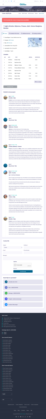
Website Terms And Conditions (9, 324)
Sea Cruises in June (7, 348)
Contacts (23, 410)
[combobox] (7, 394)
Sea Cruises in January (7, 340)
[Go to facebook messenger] (29, 416)
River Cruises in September (8, 381)
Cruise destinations (23, 407)
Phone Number (26, 250)
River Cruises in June (7, 376)
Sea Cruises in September (8, 353)
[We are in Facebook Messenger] (11, 1)
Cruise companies (34, 404)
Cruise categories (19, 404)
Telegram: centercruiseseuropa (14, 299)
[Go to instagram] (18, 416)
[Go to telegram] (27, 416)
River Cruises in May (7, 374)
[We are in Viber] (3, 1)
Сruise (5, 33)
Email (4, 250)
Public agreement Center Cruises (9, 326)
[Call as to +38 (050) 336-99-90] (14, 1)
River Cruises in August (7, 380)
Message (5, 255)
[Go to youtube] (20, 416)
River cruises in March (7, 371)
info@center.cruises (7, 319)
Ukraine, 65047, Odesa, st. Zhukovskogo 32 (12, 318)
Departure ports (11, 404)
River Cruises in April (7, 373)
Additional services (26, 33)
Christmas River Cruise (7, 388)
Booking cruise (10, 86)
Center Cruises (23, 413)
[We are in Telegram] (8, 1)
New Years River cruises (7, 390)
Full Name (26, 245)
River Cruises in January (7, 368)
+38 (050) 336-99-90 (12, 282)
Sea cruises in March (7, 343)
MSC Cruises (24, 13)
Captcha (15, 261)
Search (36, 13)
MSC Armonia (31, 13)
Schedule (5, 54)
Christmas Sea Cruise (7, 360)
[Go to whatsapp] (25, 416)
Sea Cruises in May (6, 346)
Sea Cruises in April (6, 345)
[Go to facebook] (16, 416)
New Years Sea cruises (7, 362)
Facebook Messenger (13, 304)
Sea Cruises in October (7, 355)
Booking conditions (37, 33)
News (28, 410)
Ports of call (26, 404)
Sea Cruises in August (7, 351)
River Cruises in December (8, 386)
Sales (15, 410)
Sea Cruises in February (7, 341)
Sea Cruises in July (6, 350)
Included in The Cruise (14, 33)
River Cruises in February (7, 369)
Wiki (31, 410)
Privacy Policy (6, 323)
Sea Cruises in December (8, 358)
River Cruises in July (7, 378)
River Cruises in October (7, 383)
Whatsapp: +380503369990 (14, 293)
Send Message (23, 271)
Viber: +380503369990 (13, 287)
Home (20, 13)
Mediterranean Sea (14, 10)
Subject (4, 245)
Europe (6, 10)
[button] (29, 45)
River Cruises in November (8, 385)
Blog (19, 410)
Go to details (38, 81)
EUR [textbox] (3, 399)
